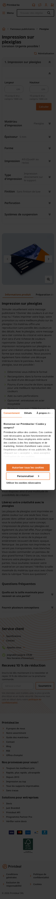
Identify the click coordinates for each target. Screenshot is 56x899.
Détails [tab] (28, 413)
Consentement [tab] (12, 413)
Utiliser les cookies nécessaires (23, 482)
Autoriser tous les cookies (28, 467)
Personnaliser (25, 476)
